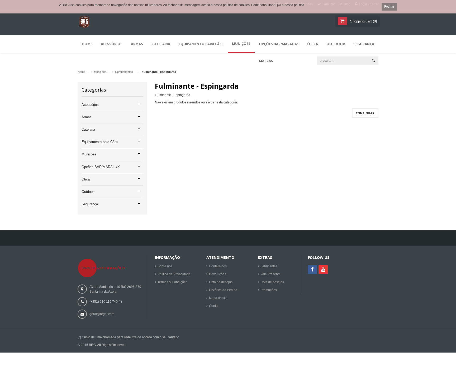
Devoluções (217, 274)
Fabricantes (268, 266)
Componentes (124, 71)
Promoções (268, 290)
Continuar (365, 113)
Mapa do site (218, 298)
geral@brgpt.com (101, 314)
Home (81, 71)
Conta (213, 306)
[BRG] (84, 25)
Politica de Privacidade (174, 274)
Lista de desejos (220, 282)
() (363, 21)
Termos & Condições (172, 282)
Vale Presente (270, 274)
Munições (100, 71)
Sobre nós (165, 266)
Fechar (389, 6)
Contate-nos (218, 266)
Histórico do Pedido (223, 290)
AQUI (277, 5)
